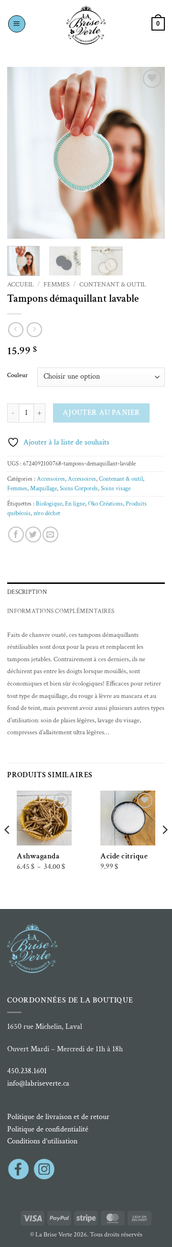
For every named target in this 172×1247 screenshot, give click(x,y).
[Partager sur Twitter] (33, 534)
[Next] (149, 153)
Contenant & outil (112, 284)
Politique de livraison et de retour (58, 1117)
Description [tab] (27, 592)
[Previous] (22, 153)
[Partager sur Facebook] (16, 534)
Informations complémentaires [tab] (60, 611)
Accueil (20, 284)
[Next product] (15, 329)
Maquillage (43, 488)
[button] (16, 23)
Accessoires (51, 479)
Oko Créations (105, 503)
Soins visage (115, 488)
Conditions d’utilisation (42, 1141)
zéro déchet (46, 513)
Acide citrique (124, 856)
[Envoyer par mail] (50, 534)
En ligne (75, 503)
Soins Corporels (79, 488)
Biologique (49, 503)
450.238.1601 (27, 1071)
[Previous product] (34, 329)
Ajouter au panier (101, 412)
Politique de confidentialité (47, 1129)
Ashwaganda (38, 856)
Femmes (56, 284)
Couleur (17, 375)
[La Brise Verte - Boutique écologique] (86, 25)
